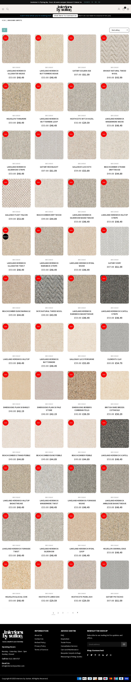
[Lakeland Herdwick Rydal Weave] (82, 241)
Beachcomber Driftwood (49, 215)
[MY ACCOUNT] (119, 9)
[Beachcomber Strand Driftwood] (114, 145)
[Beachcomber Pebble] (82, 433)
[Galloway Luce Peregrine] (82, 337)
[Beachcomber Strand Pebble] (16, 433)
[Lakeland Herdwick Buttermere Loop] (49, 97)
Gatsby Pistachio (114, 596)
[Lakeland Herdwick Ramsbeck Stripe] (49, 241)
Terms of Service (41, 649)
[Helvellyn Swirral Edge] (114, 526)
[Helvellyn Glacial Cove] (16, 575)
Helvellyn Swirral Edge (114, 548)
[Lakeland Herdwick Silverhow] (49, 526)
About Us (38, 635)
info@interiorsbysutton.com (13, 666)
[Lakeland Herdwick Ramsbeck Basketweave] (82, 289)
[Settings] (127, 9)
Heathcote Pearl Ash (81, 596)
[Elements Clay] (114, 337)
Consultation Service (69, 646)
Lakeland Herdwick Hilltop (16, 359)
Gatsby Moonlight (49, 167)
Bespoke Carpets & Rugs (71, 653)
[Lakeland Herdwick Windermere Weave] (114, 97)
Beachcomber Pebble (82, 455)
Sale (5, 38)
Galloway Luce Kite (81, 167)
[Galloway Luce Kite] (82, 145)
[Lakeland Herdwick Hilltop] (16, 337)
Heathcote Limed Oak (49, 596)
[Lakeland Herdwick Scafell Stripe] (114, 289)
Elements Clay (115, 359)
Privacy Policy (40, 646)
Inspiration (65, 639)
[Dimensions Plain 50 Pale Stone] (49, 385)
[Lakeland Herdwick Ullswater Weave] (16, 48)
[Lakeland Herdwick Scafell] (114, 433)
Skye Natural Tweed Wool (49, 311)
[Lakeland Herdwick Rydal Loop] (82, 526)
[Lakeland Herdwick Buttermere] (49, 337)
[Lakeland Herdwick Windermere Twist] (49, 478)
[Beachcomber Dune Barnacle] (16, 289)
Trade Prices (66, 642)
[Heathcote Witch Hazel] (82, 97)
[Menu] (3, 9)
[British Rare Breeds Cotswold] (114, 385)
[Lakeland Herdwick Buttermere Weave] (49, 48)
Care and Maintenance (69, 649)
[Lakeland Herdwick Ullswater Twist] (16, 241)
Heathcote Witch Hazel (82, 118)
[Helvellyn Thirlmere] (16, 97)
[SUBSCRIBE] (124, 644)
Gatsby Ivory (114, 263)
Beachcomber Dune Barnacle (16, 311)
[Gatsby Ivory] (114, 241)
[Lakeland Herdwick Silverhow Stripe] (16, 145)
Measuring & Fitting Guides (71, 656)
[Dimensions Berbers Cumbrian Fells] (82, 385)
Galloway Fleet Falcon (16, 215)
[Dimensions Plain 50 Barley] (16, 385)
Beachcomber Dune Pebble (49, 455)
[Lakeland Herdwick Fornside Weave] (82, 478)
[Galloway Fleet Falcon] (16, 193)
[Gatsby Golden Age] (82, 48)
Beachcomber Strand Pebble (16, 455)
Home (4, 20)
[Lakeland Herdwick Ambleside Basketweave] (114, 478)
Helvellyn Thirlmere (16, 118)
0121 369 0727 (14, 658)
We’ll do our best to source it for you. (65, 16)
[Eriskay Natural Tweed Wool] (114, 48)
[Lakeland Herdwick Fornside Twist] (16, 526)
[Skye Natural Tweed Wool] (49, 289)
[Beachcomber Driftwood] (49, 193)
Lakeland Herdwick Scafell (114, 455)
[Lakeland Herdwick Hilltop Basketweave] (16, 478)
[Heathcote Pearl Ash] (82, 575)
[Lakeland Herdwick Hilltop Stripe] (114, 193)
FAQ (62, 635)
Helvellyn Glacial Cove (16, 596)
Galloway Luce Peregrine (82, 359)
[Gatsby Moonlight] (49, 145)
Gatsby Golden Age (82, 70)
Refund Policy (40, 642)
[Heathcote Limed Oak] (49, 575)
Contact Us (39, 639)
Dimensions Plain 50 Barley (16, 407)
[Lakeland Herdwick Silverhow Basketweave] (82, 193)
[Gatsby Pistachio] (114, 575)
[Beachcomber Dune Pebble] (49, 433)
